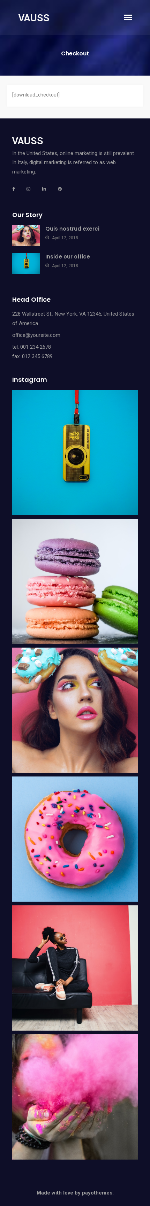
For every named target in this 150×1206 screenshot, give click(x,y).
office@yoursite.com (36, 335)
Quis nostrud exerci (72, 228)
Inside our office (67, 256)
